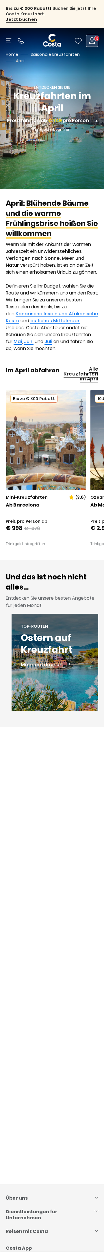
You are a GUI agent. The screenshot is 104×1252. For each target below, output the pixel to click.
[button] (78, 40)
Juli (48, 341)
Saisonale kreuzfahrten (55, 54)
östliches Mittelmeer (55, 320)
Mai (18, 341)
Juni (29, 341)
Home (12, 54)
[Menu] (9, 40)
